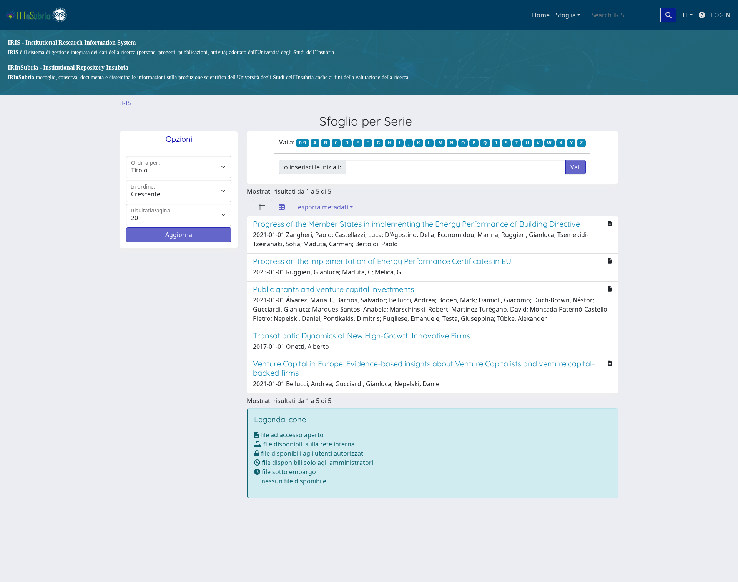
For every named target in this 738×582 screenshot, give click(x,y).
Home (541, 15)
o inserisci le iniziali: (312, 167)
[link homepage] (40, 15)
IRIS (125, 103)
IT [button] (685, 15)
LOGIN (720, 15)
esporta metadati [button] (323, 207)
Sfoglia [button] (566, 15)
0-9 (302, 142)
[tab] (262, 207)
